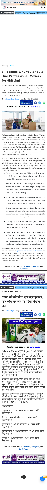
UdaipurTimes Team (12, 99)
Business (13, 66)
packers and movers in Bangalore (30, 251)
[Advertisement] (23, 39)
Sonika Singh (9, 311)
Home (4, 66)
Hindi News (14, 291)
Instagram (35, 266)
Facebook (26, 266)
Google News (23, 269)
